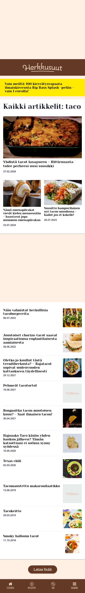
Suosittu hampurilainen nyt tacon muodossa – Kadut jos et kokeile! (62, 211)
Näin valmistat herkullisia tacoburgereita (25, 312)
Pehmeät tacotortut (20, 385)
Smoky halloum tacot (21, 536)
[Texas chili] (72, 468)
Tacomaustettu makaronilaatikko (31, 486)
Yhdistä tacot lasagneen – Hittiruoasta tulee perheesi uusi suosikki (38, 164)
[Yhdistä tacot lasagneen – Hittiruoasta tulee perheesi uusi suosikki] (42, 137)
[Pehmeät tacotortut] (72, 393)
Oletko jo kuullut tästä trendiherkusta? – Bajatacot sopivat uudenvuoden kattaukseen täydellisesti (27, 365)
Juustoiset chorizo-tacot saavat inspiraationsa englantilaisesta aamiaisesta (30, 338)
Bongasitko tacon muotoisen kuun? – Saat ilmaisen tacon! (27, 412)
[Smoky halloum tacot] (72, 543)
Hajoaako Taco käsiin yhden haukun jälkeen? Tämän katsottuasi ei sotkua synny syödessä (26, 441)
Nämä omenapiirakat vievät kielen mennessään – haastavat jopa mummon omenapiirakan (22, 215)
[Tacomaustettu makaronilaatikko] (72, 493)
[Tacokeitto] (72, 518)
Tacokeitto (12, 511)
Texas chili (12, 461)
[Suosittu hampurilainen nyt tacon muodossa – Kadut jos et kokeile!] (63, 192)
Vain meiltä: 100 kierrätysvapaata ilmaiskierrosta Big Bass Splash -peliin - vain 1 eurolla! (39, 87)
